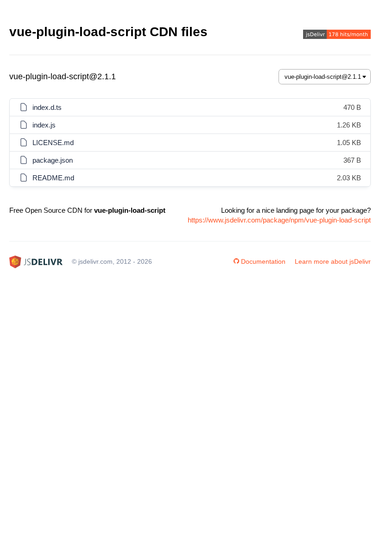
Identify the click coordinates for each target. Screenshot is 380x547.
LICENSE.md (53, 142)
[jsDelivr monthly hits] (337, 35)
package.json (52, 160)
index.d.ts (47, 107)
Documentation (263, 261)
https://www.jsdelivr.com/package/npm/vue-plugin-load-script (279, 220)
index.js (44, 125)
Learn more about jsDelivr (333, 261)
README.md (53, 178)
